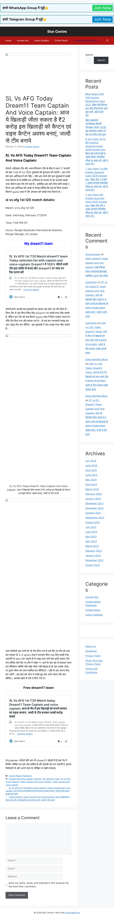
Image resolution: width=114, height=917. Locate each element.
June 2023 (91, 531)
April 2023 (91, 541)
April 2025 (91, 470)
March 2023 (92, 546)
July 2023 (90, 527)
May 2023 (91, 536)
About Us (90, 646)
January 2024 (93, 498)
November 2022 (94, 560)
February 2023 (93, 550)
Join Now (102, 7)
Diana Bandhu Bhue (96, 359)
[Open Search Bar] (107, 40)
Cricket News (61, 40)
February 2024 (93, 494)
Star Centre (57, 31)
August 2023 (92, 522)
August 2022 (92, 565)
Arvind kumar (92, 254)
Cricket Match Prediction (85, 40)
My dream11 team (51, 779)
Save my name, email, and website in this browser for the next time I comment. (39, 885)
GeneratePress (72, 912)
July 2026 (90, 460)
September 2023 (94, 517)
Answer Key (23, 40)
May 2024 (91, 479)
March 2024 (92, 489)
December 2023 (94, 503)
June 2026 (91, 465)
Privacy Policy (93, 655)
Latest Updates (41, 40)
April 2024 (91, 484)
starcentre (91, 282)
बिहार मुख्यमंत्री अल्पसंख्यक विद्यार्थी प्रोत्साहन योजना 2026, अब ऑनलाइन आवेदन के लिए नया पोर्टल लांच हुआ (96, 127)
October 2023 (93, 513)
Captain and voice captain (21, 779)
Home (8, 40)
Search (89, 54)
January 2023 (93, 555)
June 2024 (91, 475)
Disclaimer (91, 651)
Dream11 (38, 779)
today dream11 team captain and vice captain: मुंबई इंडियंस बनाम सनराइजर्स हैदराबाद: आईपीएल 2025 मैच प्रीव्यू (96, 267)
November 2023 (94, 508)
